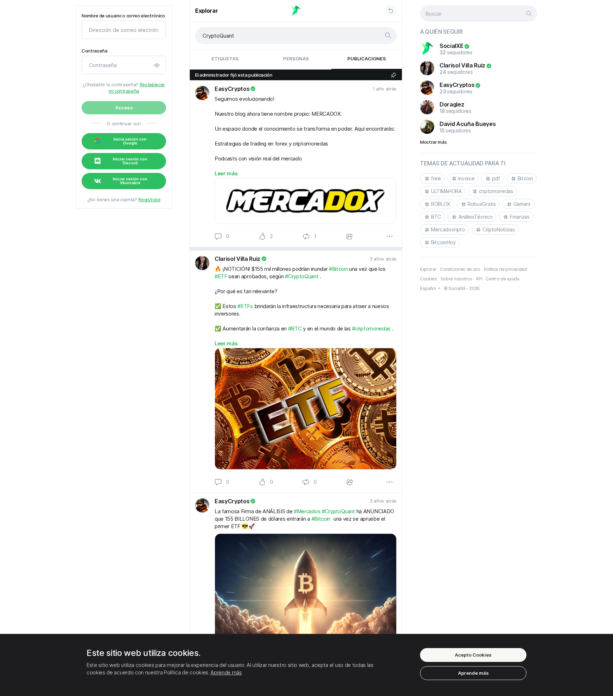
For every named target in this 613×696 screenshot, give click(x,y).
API (479, 278)
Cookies (428, 278)
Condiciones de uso (460, 269)
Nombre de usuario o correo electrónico (123, 15)
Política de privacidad (505, 269)
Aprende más (226, 672)
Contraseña (94, 51)
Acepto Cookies (473, 655)
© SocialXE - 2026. (462, 288)
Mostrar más (433, 142)
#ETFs (245, 306)
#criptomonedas (371, 328)
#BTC (295, 328)
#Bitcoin (338, 268)
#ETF (221, 276)
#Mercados (307, 511)
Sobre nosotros (457, 278)
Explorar (206, 10)
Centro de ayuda (502, 278)
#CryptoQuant (301, 276)
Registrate (149, 199)
